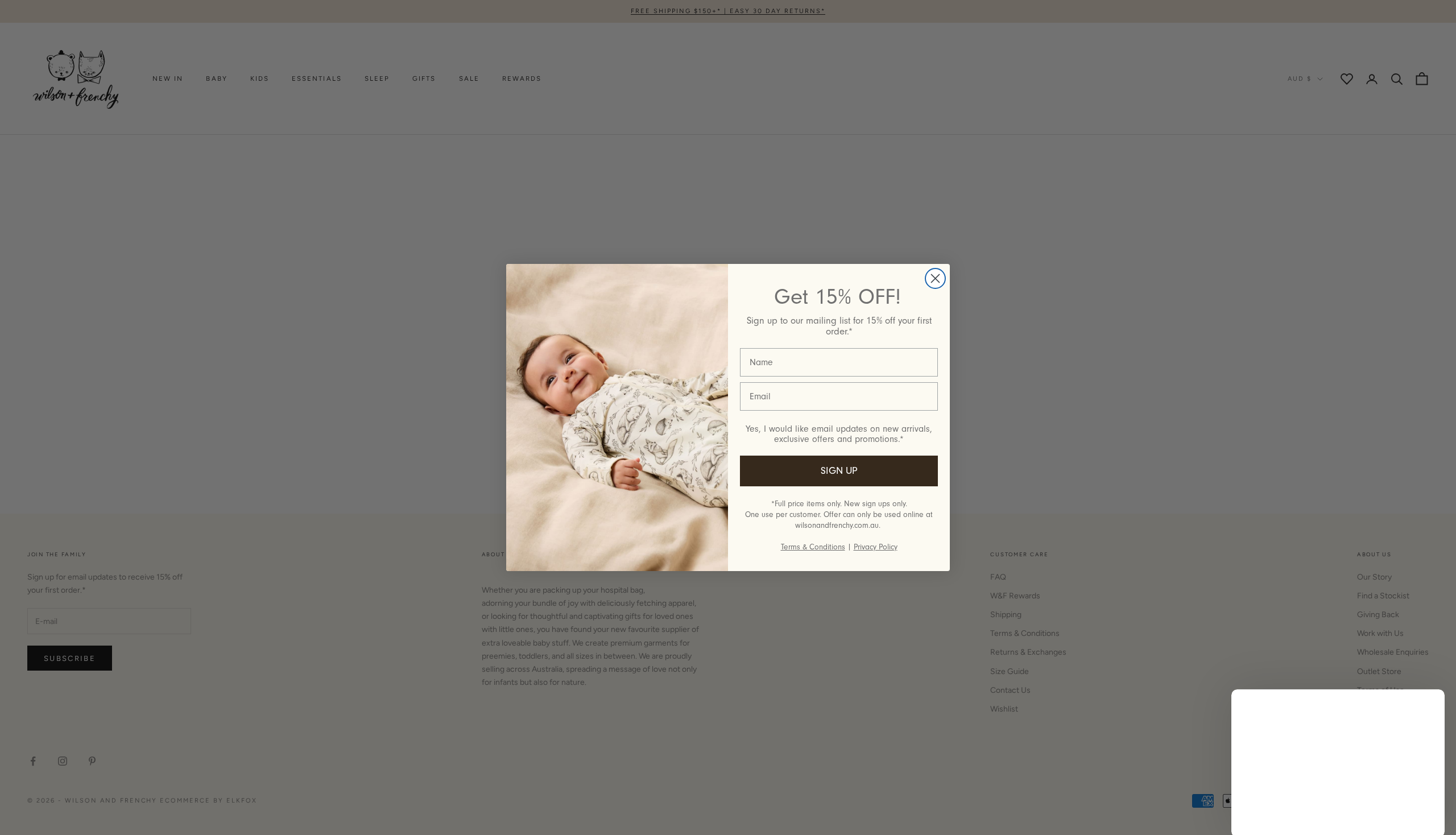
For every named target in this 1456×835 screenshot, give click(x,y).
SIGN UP (839, 471)
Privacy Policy (875, 547)
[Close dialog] (935, 278)
